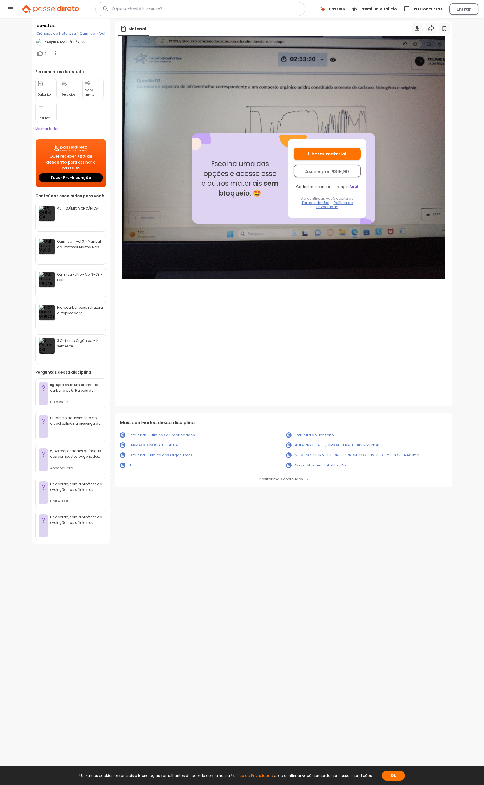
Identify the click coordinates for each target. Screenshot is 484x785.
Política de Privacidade (334, 205)
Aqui (353, 186)
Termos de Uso (315, 202)
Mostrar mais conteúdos (281, 479)
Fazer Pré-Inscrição (71, 177)
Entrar (464, 9)
